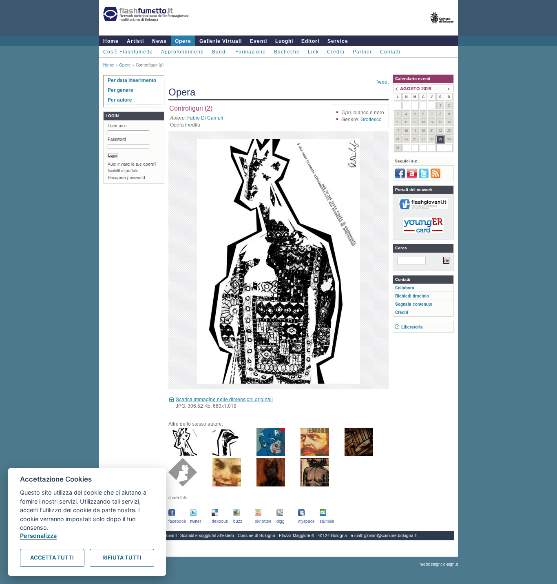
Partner (362, 52)
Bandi (219, 52)
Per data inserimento (132, 80)
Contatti (390, 52)
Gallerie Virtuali (220, 41)
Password (117, 139)
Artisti (135, 41)
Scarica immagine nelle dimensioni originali (224, 398)
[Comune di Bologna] (442, 26)
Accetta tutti (52, 557)
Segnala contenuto (413, 304)
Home (111, 41)
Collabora (404, 288)
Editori (310, 41)
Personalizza (38, 535)
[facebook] (400, 177)
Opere (183, 41)
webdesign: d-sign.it (439, 564)
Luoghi (284, 41)
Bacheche (287, 52)
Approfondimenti (182, 52)
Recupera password (126, 177)
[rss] (435, 177)
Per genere (120, 89)
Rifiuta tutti (121, 557)
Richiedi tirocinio (412, 296)
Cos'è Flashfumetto (128, 52)
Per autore (120, 99)
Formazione (250, 52)
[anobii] (412, 177)
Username (117, 126)
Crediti (336, 52)
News (159, 41)
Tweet (382, 81)
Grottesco (371, 118)
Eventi (258, 41)
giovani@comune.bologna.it (390, 535)
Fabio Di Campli (205, 117)
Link (313, 52)
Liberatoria (412, 327)
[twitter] (424, 177)
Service (337, 41)
